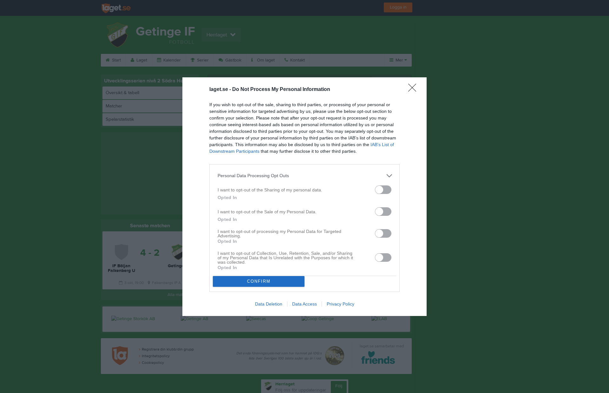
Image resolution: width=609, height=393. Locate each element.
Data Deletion (268, 303)
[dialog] (304, 196)
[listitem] (304, 175)
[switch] (383, 189)
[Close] (414, 90)
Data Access (304, 303)
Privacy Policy (340, 303)
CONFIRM (259, 281)
